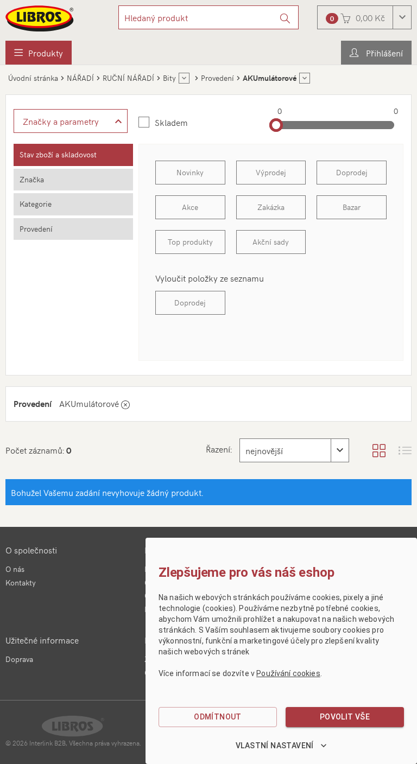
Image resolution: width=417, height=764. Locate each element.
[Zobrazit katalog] (379, 450)
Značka (32, 179)
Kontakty (20, 582)
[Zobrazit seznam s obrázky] (405, 450)
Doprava (19, 659)
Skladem (171, 122)
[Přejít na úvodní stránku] (40, 18)
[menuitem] (38, 53)
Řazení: (219, 449)
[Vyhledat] (285, 17)
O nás (14, 569)
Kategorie (36, 204)
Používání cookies (288, 673)
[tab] (73, 155)
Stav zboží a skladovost (58, 154)
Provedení (36, 229)
